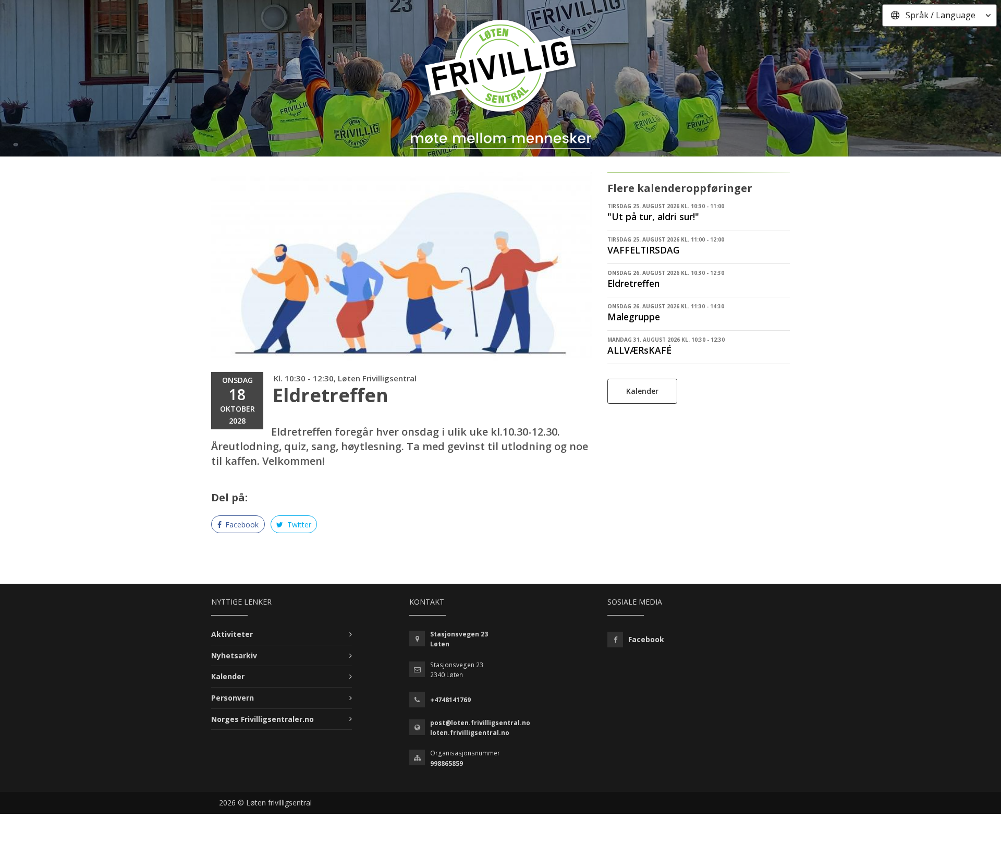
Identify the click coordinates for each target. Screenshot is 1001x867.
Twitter (298, 524)
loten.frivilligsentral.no (469, 732)
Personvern (232, 698)
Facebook (241, 524)
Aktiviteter (232, 634)
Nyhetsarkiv (234, 655)
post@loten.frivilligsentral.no (480, 722)
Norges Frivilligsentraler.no (262, 719)
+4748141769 (450, 699)
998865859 (446, 763)
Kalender (642, 391)
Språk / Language (940, 15)
